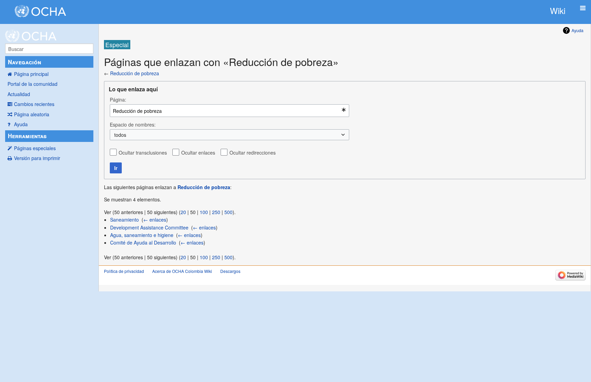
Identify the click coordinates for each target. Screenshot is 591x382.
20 (183, 212)
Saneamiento (124, 219)
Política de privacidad (124, 271)
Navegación (24, 62)
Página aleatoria (31, 114)
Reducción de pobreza (134, 73)
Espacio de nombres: (133, 124)
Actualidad (19, 94)
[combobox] (229, 110)
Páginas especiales (35, 148)
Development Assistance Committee (149, 227)
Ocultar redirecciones (252, 152)
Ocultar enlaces (198, 152)
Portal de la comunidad (32, 83)
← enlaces (154, 219)
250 (216, 212)
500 (228, 212)
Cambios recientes (34, 104)
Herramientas (27, 136)
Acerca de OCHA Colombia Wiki (182, 271)
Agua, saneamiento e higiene (141, 235)
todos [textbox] (120, 134)
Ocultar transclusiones (143, 152)
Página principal (31, 73)
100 (204, 212)
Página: (118, 99)
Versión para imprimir (37, 158)
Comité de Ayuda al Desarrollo (143, 242)
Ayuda (21, 124)
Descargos (230, 271)
